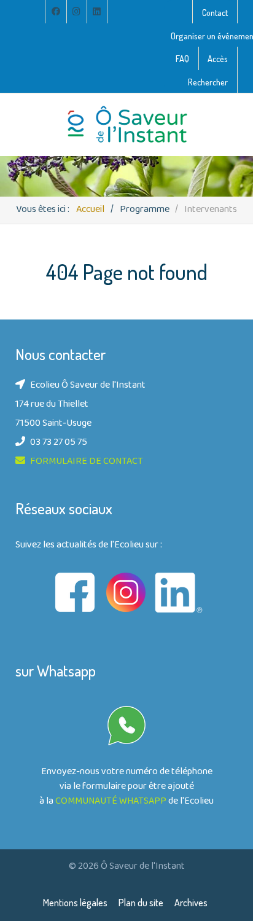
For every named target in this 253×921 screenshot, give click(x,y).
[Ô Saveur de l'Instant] (126, 124)
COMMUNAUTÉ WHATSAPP (110, 802)
